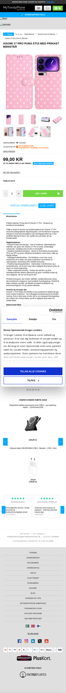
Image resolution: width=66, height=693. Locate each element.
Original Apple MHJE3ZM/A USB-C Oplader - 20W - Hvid (33, 448)
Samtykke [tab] (12, 319)
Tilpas (31, 380)
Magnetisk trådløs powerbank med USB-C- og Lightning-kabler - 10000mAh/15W (33, 406)
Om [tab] (54, 319)
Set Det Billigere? (11, 172)
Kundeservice (33, 558)
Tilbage (9, 34)
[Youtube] (46, 641)
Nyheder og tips (33, 598)
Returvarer (33, 563)
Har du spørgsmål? (32, 205)
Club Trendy (33, 578)
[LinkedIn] (33, 641)
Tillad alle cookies (33, 371)
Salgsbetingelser (33, 618)
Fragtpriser (9, 151)
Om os (33, 573)
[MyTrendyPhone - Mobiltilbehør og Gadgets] (14, 8)
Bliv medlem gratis (43, 163)
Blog (33, 593)
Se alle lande (33, 633)
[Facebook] (19, 641)
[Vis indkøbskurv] (58, 8)
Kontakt (33, 588)
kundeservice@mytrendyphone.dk (23, 537)
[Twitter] (40, 641)
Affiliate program (33, 613)
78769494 (55, 537)
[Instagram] (26, 641)
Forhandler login (33, 608)
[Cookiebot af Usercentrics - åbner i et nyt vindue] (49, 311)
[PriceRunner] (24, 658)
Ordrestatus (33, 568)
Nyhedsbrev (33, 583)
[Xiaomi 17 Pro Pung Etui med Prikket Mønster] (8, 119)
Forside (33, 553)
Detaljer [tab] (33, 319)
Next (60, 442)
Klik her (50, 2)
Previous (5, 442)
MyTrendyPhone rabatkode (33, 603)
